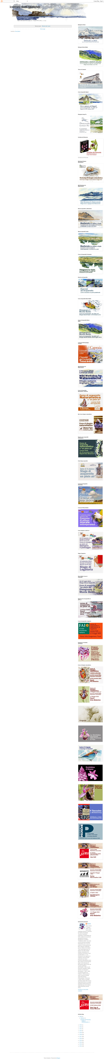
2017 (80, 1036)
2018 (80, 1034)
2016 (80, 1038)
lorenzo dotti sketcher (25, 7)
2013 (80, 1044)
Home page (42, 29)
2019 (80, 1032)
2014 (80, 1042)
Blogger (58, 1058)
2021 (80, 1028)
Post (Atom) (17, 31)
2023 (80, 1025)
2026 (80, 1016)
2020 (80, 1030)
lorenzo (89, 923)
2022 (80, 1027)
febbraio (82, 1018)
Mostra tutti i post (46, 26)
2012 (80, 1046)
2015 (80, 1040)
